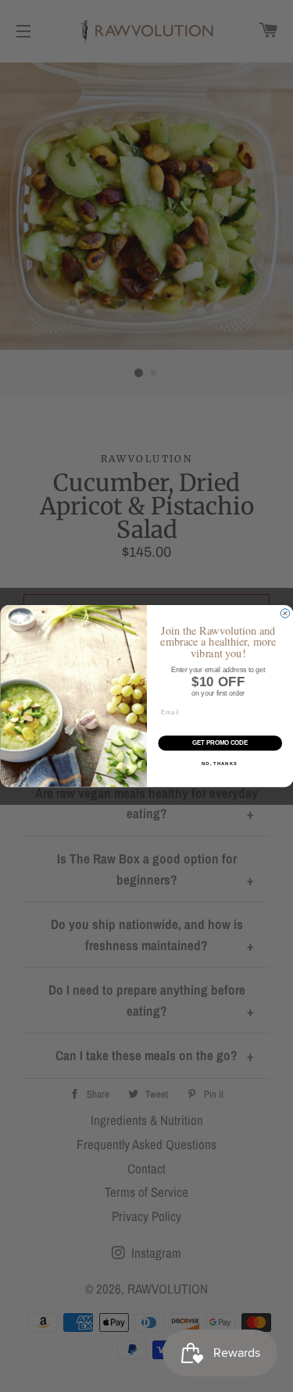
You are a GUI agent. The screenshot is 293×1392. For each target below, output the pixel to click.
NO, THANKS (219, 764)
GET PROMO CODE (220, 742)
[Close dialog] (285, 613)
